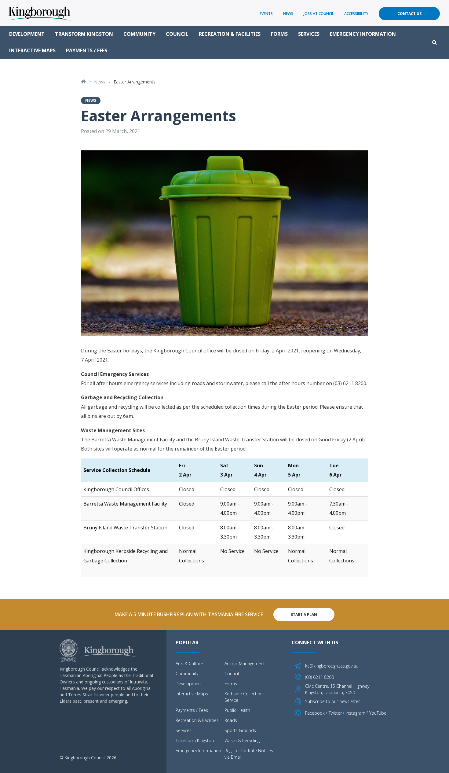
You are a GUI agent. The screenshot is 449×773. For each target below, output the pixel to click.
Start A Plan (304, 614)
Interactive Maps (32, 50)
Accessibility (356, 13)
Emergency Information (363, 34)
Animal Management (244, 663)
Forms (279, 34)
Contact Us (409, 13)
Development (27, 34)
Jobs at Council (319, 13)
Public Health (237, 710)
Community (139, 34)
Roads (230, 720)
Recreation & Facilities (230, 34)
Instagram (355, 713)
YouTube (377, 713)
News (288, 13)
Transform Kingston (84, 34)
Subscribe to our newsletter (332, 701)
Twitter (335, 713)
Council (177, 34)
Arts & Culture (189, 663)
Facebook (315, 713)
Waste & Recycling (242, 740)
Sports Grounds (240, 730)
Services (308, 34)
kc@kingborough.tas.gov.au (331, 666)
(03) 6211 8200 (319, 677)
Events (266, 13)
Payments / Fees (86, 50)
